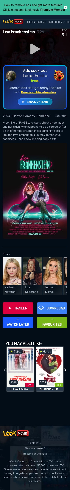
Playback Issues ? (35, 448)
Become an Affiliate (35, 453)
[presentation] (4, 370)
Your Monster (48, 389)
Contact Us (35, 443)
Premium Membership (38, 92)
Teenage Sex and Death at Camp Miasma (20, 389)
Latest (41, 22)
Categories (55, 22)
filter (31, 22)
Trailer (20, 308)
